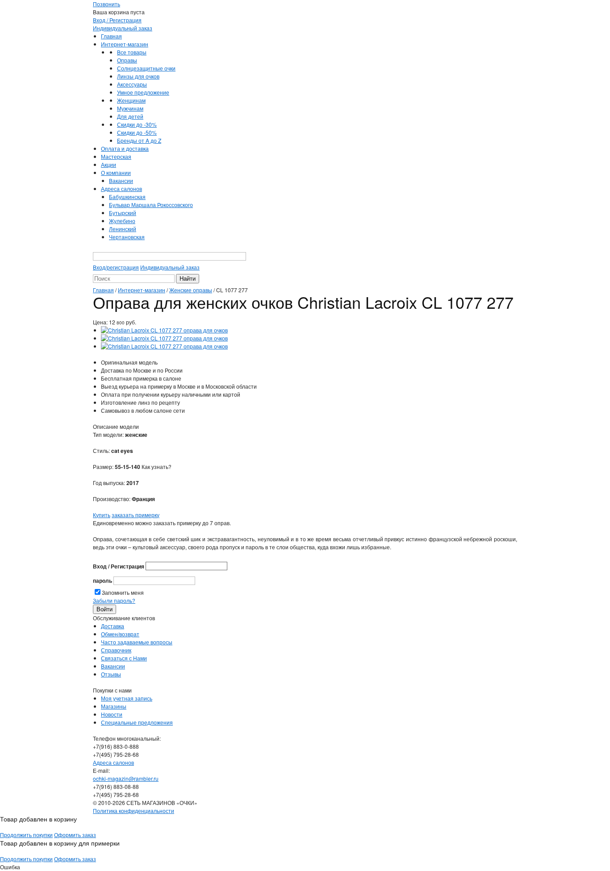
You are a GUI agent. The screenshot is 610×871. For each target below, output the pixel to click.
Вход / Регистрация (117, 20)
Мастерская (116, 156)
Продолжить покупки (26, 834)
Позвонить (106, 4)
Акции (108, 164)
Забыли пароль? (114, 600)
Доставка (112, 626)
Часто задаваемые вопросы (136, 642)
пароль (102, 581)
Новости (111, 714)
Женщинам (131, 100)
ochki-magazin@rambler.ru (126, 778)
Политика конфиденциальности (133, 810)
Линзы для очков (138, 76)
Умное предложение (143, 92)
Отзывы (111, 674)
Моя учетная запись (126, 698)
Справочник (116, 650)
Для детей (130, 116)
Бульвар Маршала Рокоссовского (151, 204)
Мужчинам (130, 108)
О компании (116, 172)
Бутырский (122, 212)
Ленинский (122, 228)
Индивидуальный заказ (122, 28)
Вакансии (121, 180)
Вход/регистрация (116, 267)
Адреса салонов (121, 188)
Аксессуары (132, 84)
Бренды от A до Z (139, 140)
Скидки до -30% (137, 124)
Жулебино (122, 220)
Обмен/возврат (120, 634)
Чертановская (127, 237)
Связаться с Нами (124, 658)
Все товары (131, 52)
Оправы (127, 60)
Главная (111, 36)
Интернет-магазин (124, 44)
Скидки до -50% (137, 132)
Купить (101, 514)
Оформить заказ (75, 834)
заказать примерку (135, 514)
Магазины (113, 706)
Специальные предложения (137, 722)
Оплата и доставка (125, 148)
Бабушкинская (127, 196)
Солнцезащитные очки (146, 68)
